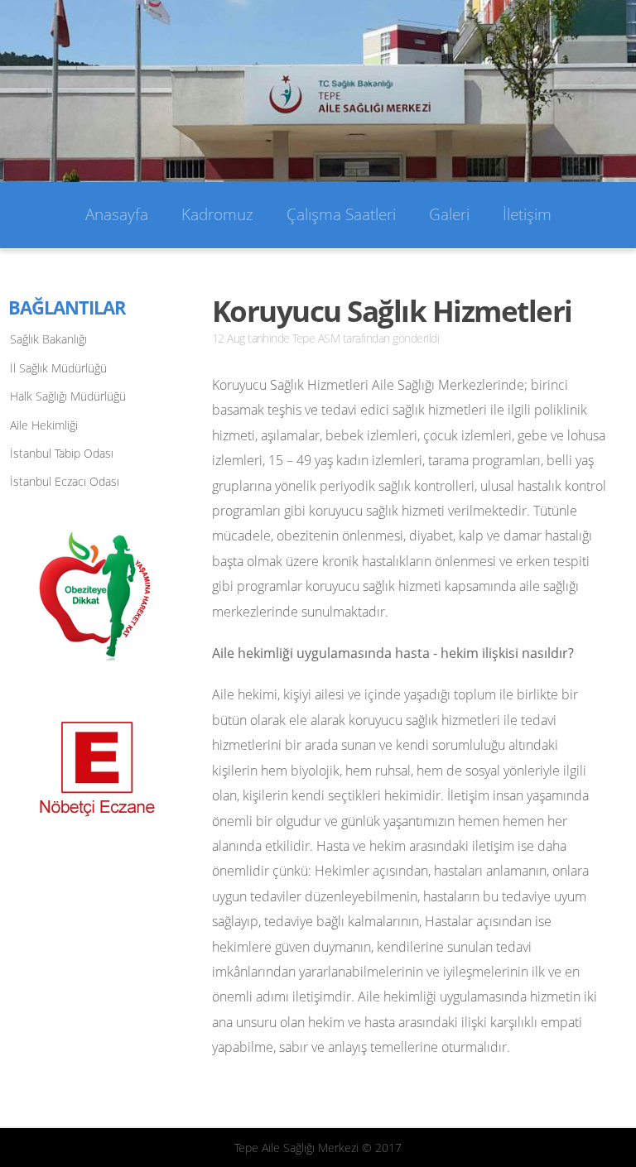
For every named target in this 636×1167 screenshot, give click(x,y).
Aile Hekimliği (44, 425)
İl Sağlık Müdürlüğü (58, 368)
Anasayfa (116, 214)
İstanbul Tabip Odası (61, 453)
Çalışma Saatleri (341, 214)
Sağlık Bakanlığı (48, 339)
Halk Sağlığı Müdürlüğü (68, 396)
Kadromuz (217, 214)
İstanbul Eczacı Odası (64, 481)
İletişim (527, 214)
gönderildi (416, 338)
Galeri (449, 214)
